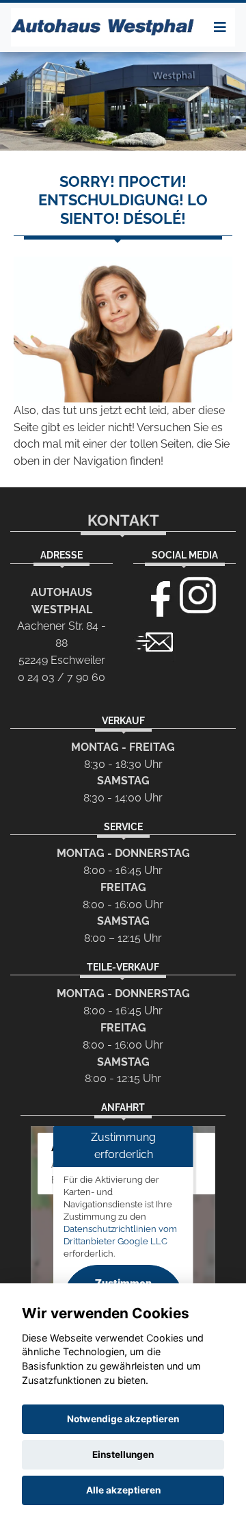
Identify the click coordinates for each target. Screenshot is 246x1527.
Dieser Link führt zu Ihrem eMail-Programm (154, 640)
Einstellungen (123, 1454)
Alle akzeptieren (123, 1490)
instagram (198, 595)
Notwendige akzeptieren (123, 1418)
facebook (154, 595)
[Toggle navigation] (220, 27)
